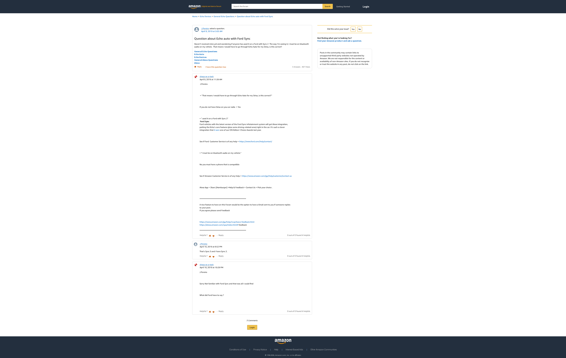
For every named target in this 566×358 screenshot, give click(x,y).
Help (276, 349)
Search (327, 6)
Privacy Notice (260, 349)
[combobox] (282, 6)
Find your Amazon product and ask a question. (339, 41)
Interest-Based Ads (294, 349)
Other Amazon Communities (323, 349)
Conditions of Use (237, 349)
